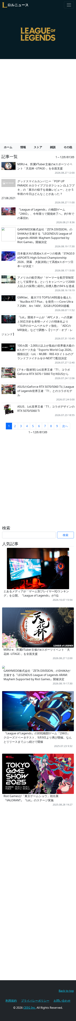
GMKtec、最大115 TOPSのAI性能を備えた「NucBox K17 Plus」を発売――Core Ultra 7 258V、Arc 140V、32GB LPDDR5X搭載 (45, 301)
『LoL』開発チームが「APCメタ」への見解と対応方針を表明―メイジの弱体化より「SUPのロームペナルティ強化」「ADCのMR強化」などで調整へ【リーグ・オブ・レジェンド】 (37, 325)
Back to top (66, 991)
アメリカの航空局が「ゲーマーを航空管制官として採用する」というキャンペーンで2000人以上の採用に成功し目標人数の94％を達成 (46, 282)
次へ (65, 426)
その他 (68, 147)
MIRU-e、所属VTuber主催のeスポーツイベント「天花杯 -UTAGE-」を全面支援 (44, 166)
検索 (65, 535)
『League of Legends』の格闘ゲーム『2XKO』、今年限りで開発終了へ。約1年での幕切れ (45, 214)
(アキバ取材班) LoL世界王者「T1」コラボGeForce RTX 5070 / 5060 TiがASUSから (43, 372)
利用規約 (11, 1001)
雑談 (53, 147)
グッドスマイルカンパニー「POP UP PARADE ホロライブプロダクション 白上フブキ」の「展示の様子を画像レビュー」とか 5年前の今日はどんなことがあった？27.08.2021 (38, 189)
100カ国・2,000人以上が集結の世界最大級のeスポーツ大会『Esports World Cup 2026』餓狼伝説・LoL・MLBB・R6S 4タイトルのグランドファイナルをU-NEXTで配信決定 (45, 352)
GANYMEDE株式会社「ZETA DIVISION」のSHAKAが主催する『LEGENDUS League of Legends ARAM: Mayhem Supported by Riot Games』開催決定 (44, 235)
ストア (38, 147)
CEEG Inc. (29, 1008)
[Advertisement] (38, 99)
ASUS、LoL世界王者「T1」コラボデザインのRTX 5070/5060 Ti (46, 409)
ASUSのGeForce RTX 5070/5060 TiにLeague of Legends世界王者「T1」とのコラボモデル (45, 391)
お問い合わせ (62, 1001)
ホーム (8, 147)
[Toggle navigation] (69, 4)
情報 (23, 147)
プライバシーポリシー (35, 1001)
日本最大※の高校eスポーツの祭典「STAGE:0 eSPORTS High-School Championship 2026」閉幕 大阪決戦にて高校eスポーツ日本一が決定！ (45, 260)
